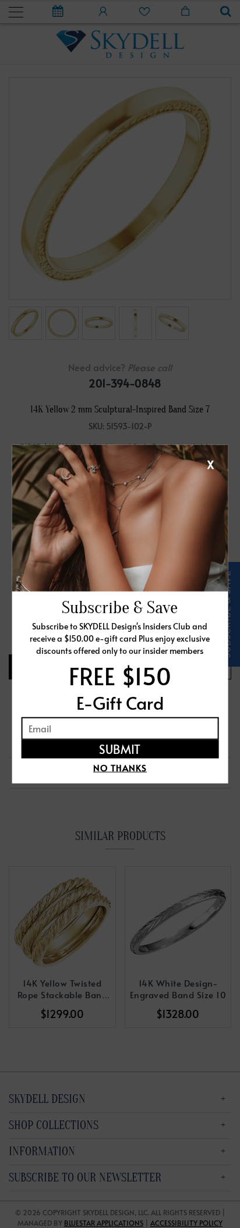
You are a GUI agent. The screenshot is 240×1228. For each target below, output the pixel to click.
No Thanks (120, 767)
